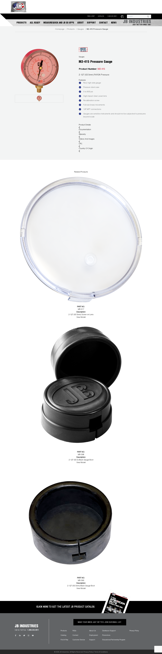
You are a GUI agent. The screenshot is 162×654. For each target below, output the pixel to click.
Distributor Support (109, 631)
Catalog (101, 16)
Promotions (106, 635)
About (80, 23)
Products (22, 23)
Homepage (59, 29)
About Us (92, 631)
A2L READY (35, 23)
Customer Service (79, 640)
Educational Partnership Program (113, 640)
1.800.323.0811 (112, 16)
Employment (93, 635)
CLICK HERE (42, 607)
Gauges (80, 29)
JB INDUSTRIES (137, 22)
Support (91, 23)
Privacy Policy (134, 631)
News (114, 23)
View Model (81, 317)
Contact (103, 23)
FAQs (74, 631)
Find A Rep (91, 16)
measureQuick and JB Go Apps (58, 23)
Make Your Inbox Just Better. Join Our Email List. (100, 622)
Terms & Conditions (101, 652)
